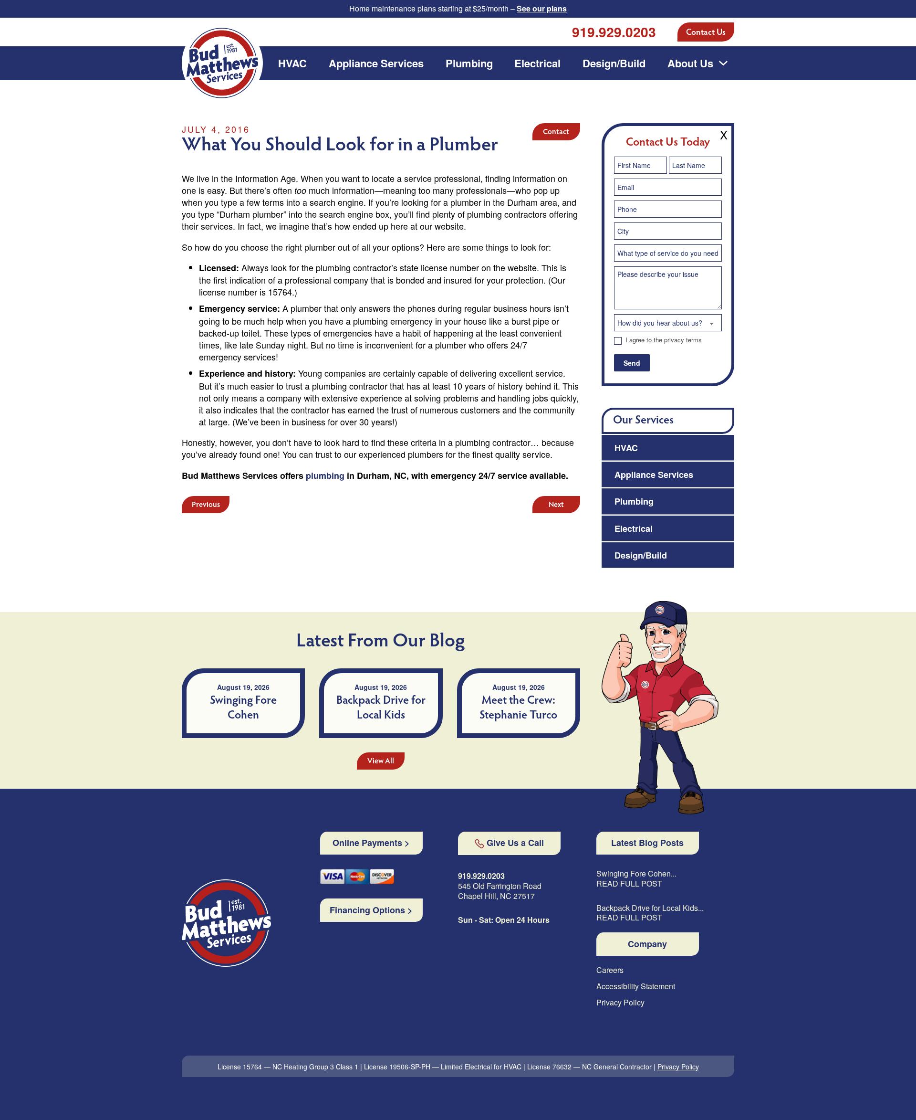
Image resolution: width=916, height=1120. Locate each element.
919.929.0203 (614, 32)
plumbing (325, 475)
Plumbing (469, 63)
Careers (610, 970)
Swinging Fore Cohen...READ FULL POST (636, 879)
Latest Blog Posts (647, 843)
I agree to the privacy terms (663, 340)
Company (647, 944)
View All (380, 761)
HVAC (292, 63)
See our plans (542, 8)
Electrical (537, 63)
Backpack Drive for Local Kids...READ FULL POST (650, 913)
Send (632, 363)
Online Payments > (371, 843)
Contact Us (706, 33)
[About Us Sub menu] (723, 63)
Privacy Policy (620, 1003)
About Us (690, 63)
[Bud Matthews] (226, 923)
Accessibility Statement (635, 987)
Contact (556, 132)
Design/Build (614, 63)
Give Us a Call (515, 843)
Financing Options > (371, 910)
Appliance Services (376, 63)
